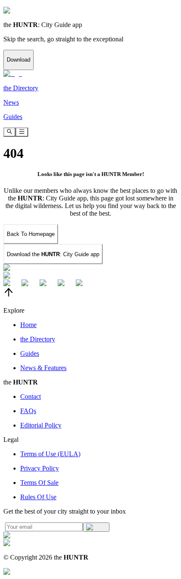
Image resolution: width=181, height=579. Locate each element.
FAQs (28, 410)
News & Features (43, 367)
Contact (30, 396)
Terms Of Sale (39, 482)
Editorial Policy (40, 425)
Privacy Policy (39, 468)
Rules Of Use (38, 497)
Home (28, 324)
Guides (29, 353)
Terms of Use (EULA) (50, 453)
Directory (37, 339)
